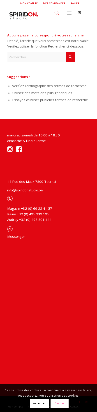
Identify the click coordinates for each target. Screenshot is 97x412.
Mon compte (29, 3)
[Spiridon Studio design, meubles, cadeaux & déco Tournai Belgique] (40, 16)
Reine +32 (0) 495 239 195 (28, 214)
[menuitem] (29, 3)
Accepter (39, 403)
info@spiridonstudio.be (25, 190)
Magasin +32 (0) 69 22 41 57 (29, 208)
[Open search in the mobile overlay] (57, 12)
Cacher (60, 403)
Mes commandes (54, 3)
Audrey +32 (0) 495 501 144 (29, 219)
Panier (75, 3)
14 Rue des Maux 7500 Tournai (31, 181)
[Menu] (69, 12)
